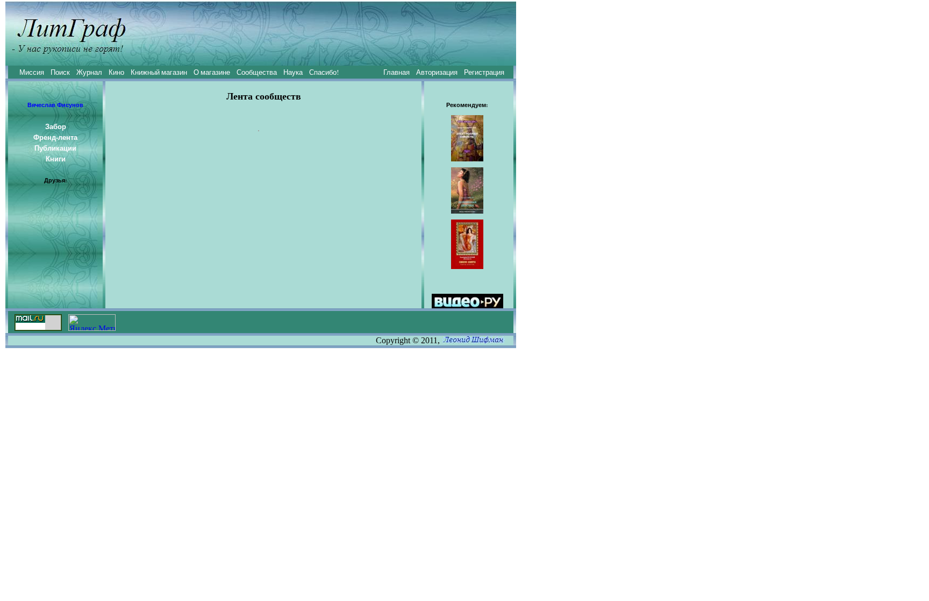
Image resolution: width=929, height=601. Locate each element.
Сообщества (257, 72)
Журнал (89, 72)
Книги (56, 158)
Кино (116, 72)
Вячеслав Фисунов (55, 105)
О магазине (212, 72)
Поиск (60, 72)
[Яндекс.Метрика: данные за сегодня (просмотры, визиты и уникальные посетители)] (92, 322)
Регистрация (484, 72)
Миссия (31, 72)
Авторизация (437, 72)
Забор (55, 126)
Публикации (55, 148)
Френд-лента (55, 137)
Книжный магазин (159, 72)
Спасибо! (324, 72)
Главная (396, 72)
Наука (293, 72)
